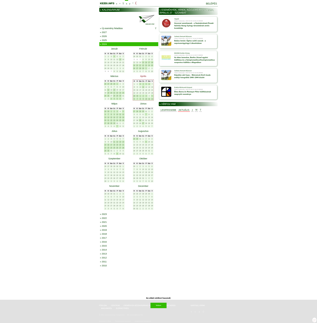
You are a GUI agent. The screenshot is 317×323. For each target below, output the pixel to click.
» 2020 (103, 226)
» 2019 (103, 230)
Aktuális (184, 110)
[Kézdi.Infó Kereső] (116, 3)
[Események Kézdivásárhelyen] (126, 3)
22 (105, 65)
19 (117, 62)
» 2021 (103, 222)
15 (105, 62)
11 (114, 59)
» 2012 (103, 257)
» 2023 (103, 214)
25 (114, 65)
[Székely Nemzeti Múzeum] (166, 41)
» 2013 (103, 253)
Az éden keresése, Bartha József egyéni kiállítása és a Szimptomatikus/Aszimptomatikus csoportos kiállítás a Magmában (194, 59)
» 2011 (103, 261)
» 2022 (103, 218)
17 (111, 62)
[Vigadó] (166, 23)
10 (111, 59)
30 (108, 68)
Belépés (211, 3)
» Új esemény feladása (111, 28)
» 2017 (103, 238)
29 (105, 68)
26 (117, 65)
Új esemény (200, 110)
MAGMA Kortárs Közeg (182, 53)
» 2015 (103, 246)
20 (120, 62)
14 (123, 59)
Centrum (119, 3)
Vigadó (176, 19)
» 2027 (103, 32)
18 (114, 62)
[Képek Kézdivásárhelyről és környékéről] (129, 3)
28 (123, 65)
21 (123, 62)
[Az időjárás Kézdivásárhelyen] (132, 3)
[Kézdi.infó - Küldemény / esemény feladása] (129, 19)
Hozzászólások (196, 110)
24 (111, 65)
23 (108, 65)
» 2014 (103, 250)
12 (117, 59)
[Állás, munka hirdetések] (136, 3)
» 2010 (103, 265)
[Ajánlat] (192, 110)
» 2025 (103, 40)
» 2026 (103, 36)
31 (111, 68)
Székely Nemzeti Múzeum (183, 36)
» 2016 (103, 242)
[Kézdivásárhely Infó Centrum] (107, 3)
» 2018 (103, 234)
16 (108, 62)
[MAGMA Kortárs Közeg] (166, 57)
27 (120, 65)
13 (120, 59)
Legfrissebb (168, 110)
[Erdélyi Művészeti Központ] (166, 92)
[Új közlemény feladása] (123, 3)
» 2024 (103, 44)
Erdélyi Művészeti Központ (183, 87)
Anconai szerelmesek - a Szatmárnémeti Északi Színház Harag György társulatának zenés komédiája (194, 25)
